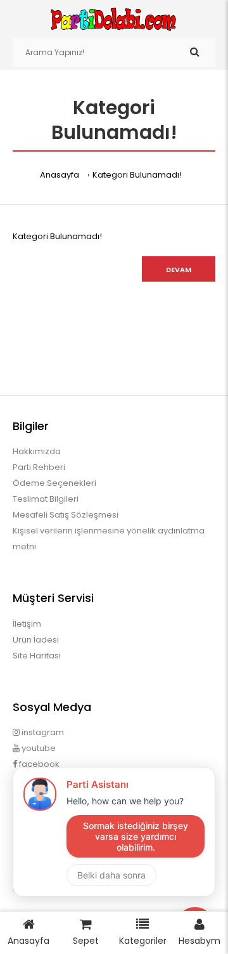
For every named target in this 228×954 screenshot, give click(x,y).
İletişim (27, 624)
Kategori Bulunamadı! (137, 175)
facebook (38, 764)
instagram (42, 732)
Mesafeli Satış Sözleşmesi (65, 515)
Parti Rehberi (39, 467)
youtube (38, 748)
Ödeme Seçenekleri (54, 483)
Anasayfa (59, 175)
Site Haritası (37, 656)
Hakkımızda (37, 451)
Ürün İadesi (36, 640)
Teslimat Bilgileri (46, 499)
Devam (178, 270)
